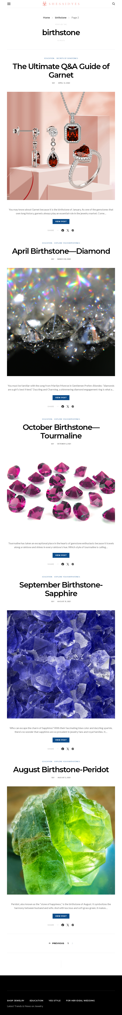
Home (46, 17)
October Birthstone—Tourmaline (61, 431)
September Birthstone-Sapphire (61, 589)
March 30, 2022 (64, 259)
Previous (58, 943)
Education (49, 58)
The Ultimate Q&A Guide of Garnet (61, 71)
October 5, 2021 (64, 444)
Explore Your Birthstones (67, 243)
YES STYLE (54, 1000)
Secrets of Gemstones (67, 58)
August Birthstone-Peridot (61, 769)
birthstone (60, 17)
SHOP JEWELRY (15, 1000)
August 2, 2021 (64, 778)
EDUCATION (36, 1000)
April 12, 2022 (64, 83)
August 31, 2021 (64, 601)
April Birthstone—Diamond (61, 251)
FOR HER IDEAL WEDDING (80, 1000)
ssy (53, 83)
